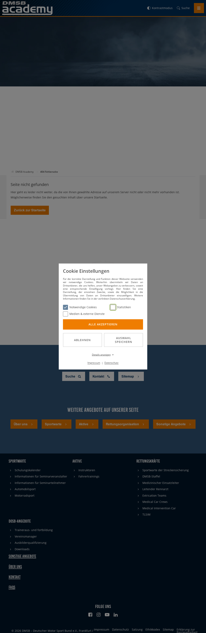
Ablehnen (82, 340)
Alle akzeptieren (103, 324)
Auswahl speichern (123, 340)
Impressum (94, 362)
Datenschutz (111, 362)
